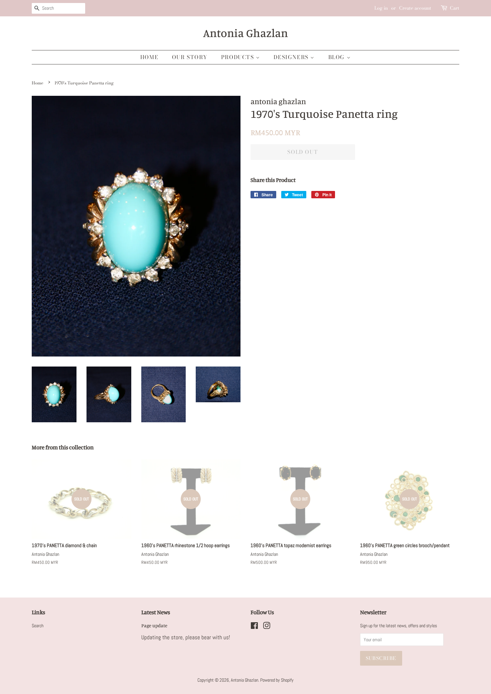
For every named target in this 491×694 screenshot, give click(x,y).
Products (238, 57)
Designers (292, 57)
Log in (381, 8)
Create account (415, 8)
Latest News (155, 612)
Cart (454, 8)
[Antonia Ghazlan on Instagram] (266, 627)
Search (37, 626)
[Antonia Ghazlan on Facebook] (254, 627)
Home (149, 57)
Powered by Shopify (277, 680)
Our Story (189, 57)
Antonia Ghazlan (245, 33)
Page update (154, 625)
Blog (337, 57)
